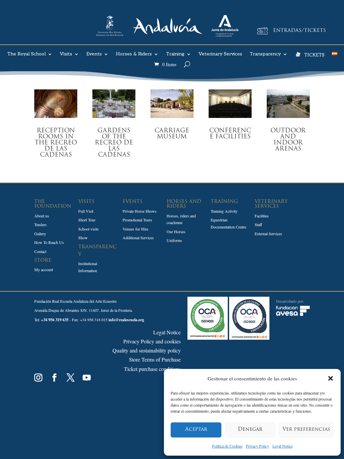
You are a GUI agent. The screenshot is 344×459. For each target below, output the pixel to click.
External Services (268, 233)
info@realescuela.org (126, 320)
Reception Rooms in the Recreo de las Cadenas (56, 143)
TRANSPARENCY (97, 251)
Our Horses (176, 231)
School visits (88, 229)
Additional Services (138, 237)
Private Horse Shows (140, 211)
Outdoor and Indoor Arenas (288, 140)
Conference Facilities (230, 134)
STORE (42, 260)
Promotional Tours (137, 219)
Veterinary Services (220, 54)
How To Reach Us (49, 242)
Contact (40, 251)
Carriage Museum (172, 134)
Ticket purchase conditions (152, 368)
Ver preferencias (306, 429)
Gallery (40, 233)
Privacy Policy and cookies (152, 341)
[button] (330, 378)
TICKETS (314, 54)
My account (43, 269)
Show (83, 237)
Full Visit (85, 211)
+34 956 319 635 (55, 320)
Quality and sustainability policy (147, 350)
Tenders (40, 224)
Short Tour (86, 219)
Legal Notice (282, 446)
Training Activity (224, 211)
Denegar (250, 429)
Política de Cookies (227, 446)
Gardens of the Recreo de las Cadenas (114, 143)
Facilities (262, 215)
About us (41, 215)
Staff (258, 224)
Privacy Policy (257, 446)
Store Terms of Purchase (155, 359)
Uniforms (174, 240)
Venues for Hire (135, 229)
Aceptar (196, 429)
